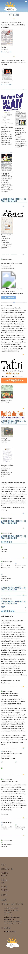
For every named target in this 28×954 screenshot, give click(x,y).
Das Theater (4, 890)
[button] (25, 272)
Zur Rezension (9, 297)
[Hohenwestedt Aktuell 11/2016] (1, 563)
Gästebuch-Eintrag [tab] (6, 542)
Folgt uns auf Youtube (10, 931)
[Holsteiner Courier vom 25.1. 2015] (15, 563)
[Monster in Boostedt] (1, 547)
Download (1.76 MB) (6, 84)
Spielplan (4, 887)
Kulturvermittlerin (7, 869)
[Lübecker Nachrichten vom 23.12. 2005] (1, 574)
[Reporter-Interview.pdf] (7, 37)
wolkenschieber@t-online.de (12, 917)
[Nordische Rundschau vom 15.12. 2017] (7, 431)
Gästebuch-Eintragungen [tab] (8, 611)
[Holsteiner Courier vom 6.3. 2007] (1, 824)
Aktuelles (4, 876)
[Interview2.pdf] (7, 73)
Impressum (4, 895)
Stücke (3, 883)
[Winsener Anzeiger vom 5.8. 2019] (7, 391)
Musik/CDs (4, 879)
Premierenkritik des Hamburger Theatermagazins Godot (14, 380)
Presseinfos (4, 872)
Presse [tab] (3, 607)
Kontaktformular (9, 919)
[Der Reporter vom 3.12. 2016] (1, 842)
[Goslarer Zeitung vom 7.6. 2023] (15, 824)
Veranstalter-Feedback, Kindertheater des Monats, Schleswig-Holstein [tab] (13, 200)
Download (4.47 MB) (6, 52)
